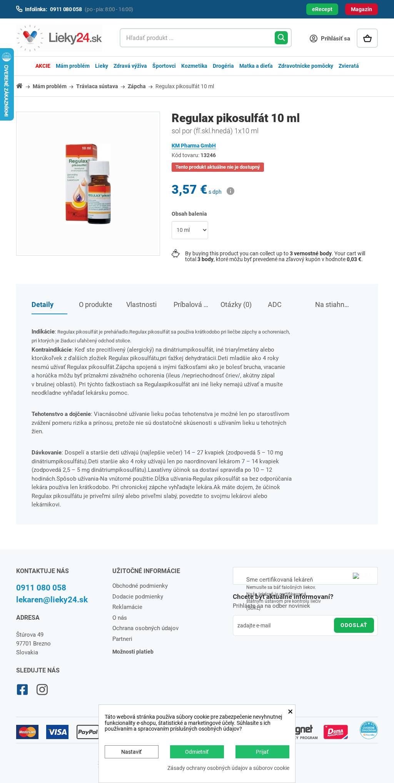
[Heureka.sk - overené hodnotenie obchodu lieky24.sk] (369, 733)
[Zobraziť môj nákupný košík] (367, 38)
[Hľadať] (281, 37)
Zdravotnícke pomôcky (305, 66)
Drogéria (223, 66)
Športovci (164, 66)
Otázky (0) (236, 304)
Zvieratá (349, 66)
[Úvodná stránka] (24, 86)
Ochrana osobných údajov (145, 628)
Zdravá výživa (130, 66)
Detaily (42, 304)
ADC (275, 304)
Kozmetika (194, 66)
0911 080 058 (41, 587)
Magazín (361, 9)
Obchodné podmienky (140, 585)
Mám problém (73, 66)
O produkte (95, 304)
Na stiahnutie (333, 304)
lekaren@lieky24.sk (52, 599)
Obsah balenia (190, 214)
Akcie (42, 66)
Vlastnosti (141, 304)
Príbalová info (191, 304)
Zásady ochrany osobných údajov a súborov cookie (228, 768)
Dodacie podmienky (137, 596)
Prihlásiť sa (334, 38)
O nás (119, 617)
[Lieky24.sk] (60, 38)
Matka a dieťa (256, 66)
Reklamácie (127, 607)
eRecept (322, 9)
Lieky (101, 66)
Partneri (122, 638)
